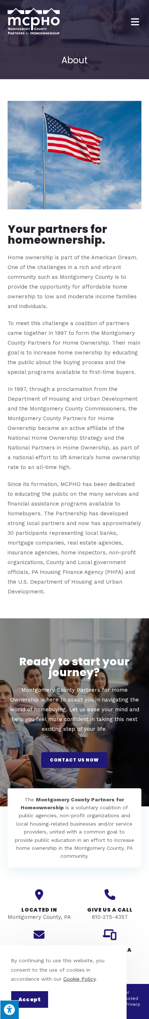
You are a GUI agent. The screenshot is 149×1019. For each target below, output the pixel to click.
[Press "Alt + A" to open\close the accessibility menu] (9, 1009)
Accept (29, 999)
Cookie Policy (79, 979)
